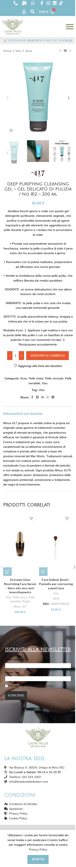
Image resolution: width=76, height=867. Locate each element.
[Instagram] (48, 3)
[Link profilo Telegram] (53, 397)
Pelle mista (36, 378)
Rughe (26, 601)
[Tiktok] (61, 3)
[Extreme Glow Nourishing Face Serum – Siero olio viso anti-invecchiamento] (20, 544)
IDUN (56, 598)
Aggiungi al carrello (47, 355)
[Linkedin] (55, 3)
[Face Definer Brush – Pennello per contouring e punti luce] (56, 544)
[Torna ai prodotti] (65, 50)
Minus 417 (20, 606)
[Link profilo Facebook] (32, 397)
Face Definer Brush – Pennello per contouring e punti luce (56, 584)
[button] (7, 98)
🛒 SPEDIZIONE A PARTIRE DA (38, 40)
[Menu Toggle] (69, 26)
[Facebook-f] (42, 3)
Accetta (38, 859)
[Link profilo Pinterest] (37, 397)
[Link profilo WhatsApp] (47, 397)
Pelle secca (20, 597)
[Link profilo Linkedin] (42, 397)
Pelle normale (54, 378)
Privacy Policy (38, 849)
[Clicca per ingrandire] (11, 130)
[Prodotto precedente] (60, 50)
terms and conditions (39, 685)
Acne (28, 51)
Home (7, 51)
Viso (18, 51)
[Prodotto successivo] (70, 50)
